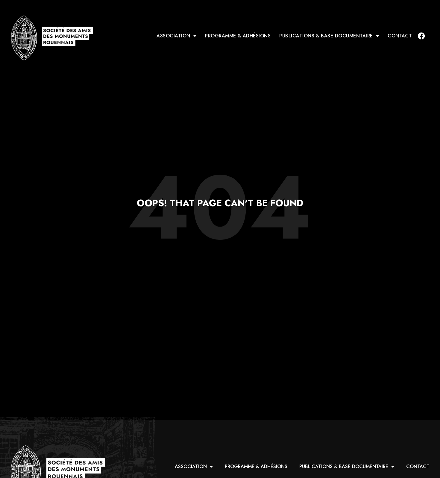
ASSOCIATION (173, 35)
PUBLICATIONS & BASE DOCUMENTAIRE (326, 35)
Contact (400, 35)
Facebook (421, 36)
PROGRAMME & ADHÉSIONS (238, 35)
